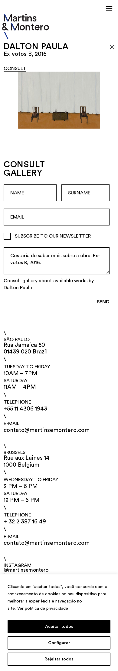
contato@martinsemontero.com (47, 430)
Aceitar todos (59, 627)
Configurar (59, 643)
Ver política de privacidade (42, 608)
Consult (15, 68)
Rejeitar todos (59, 659)
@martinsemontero (26, 570)
